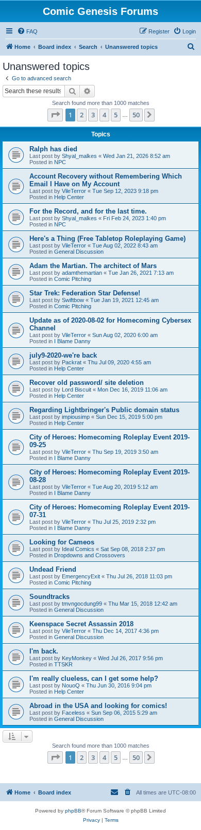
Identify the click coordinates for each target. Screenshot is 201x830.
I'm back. (43, 651)
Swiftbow (73, 300)
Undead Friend (52, 569)
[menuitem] (27, 31)
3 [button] (93, 114)
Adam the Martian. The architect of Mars (93, 266)
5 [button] (116, 114)
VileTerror (74, 191)
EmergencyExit (81, 576)
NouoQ (71, 685)
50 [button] (136, 114)
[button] (55, 115)
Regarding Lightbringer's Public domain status (104, 410)
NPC (60, 162)
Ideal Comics (78, 549)
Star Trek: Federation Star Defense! (84, 293)
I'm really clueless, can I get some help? (93, 678)
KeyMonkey (77, 658)
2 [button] (81, 114)
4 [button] (104, 114)
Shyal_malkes (79, 156)
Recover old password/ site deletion (86, 382)
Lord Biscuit (76, 389)
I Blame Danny (72, 341)
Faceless (73, 713)
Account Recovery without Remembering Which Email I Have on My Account (105, 180)
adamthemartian (82, 273)
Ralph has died (53, 149)
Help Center (69, 197)
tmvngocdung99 (82, 604)
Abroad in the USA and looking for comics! (98, 706)
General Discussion (79, 252)
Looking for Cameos (61, 542)
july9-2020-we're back (63, 355)
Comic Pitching (72, 279)
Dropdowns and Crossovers (89, 555)
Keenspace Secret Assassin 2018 (81, 624)
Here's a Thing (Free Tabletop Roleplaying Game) (107, 238)
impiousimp (76, 417)
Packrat (71, 362)
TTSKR (63, 664)
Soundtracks (49, 597)
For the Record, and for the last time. (88, 211)
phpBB (73, 811)
